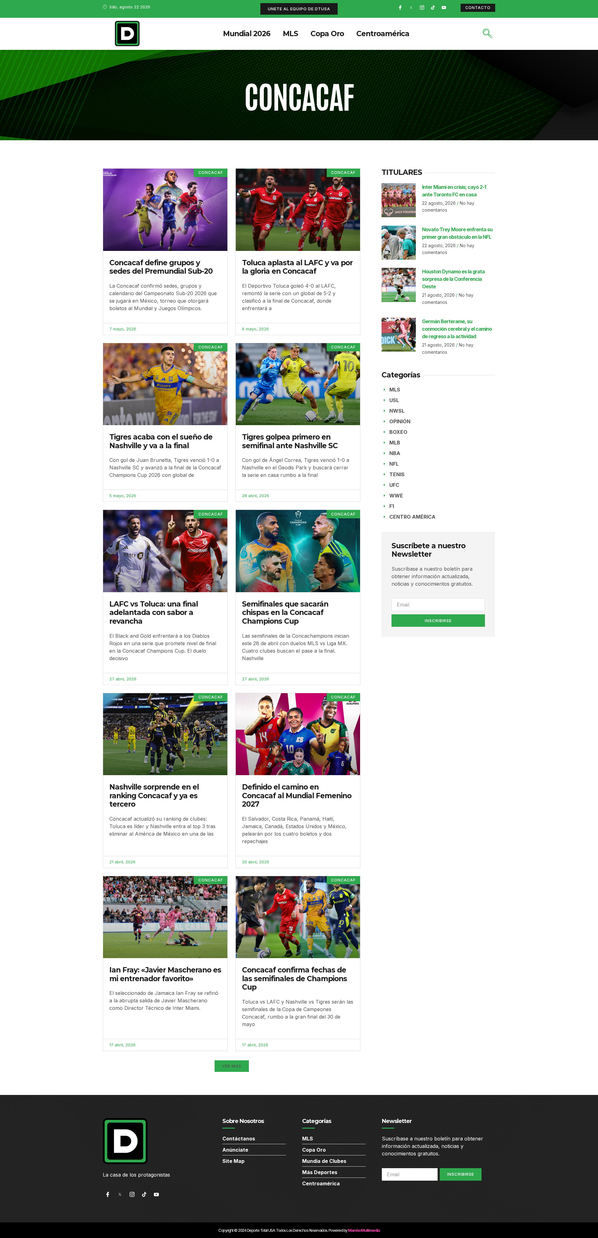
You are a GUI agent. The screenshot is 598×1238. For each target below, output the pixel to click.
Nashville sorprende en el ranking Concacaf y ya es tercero (154, 796)
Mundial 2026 (246, 33)
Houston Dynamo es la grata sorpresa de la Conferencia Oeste (453, 279)
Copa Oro (327, 33)
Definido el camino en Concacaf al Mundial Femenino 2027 (296, 796)
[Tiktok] (433, 7)
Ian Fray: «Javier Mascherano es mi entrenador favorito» (165, 974)
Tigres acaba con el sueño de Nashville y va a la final (160, 441)
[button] (232, 1066)
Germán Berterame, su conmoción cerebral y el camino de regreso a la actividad (457, 328)
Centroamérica (382, 33)
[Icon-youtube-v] (443, 7)
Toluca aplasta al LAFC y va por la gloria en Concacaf (297, 267)
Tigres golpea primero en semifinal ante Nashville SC (290, 441)
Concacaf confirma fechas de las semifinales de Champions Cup (294, 978)
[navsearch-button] (487, 34)
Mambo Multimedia (364, 1230)
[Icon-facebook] (400, 7)
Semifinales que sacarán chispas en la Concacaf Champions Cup (285, 613)
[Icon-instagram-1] (422, 7)
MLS (290, 33)
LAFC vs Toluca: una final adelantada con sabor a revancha (153, 613)
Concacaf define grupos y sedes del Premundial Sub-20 (161, 267)
